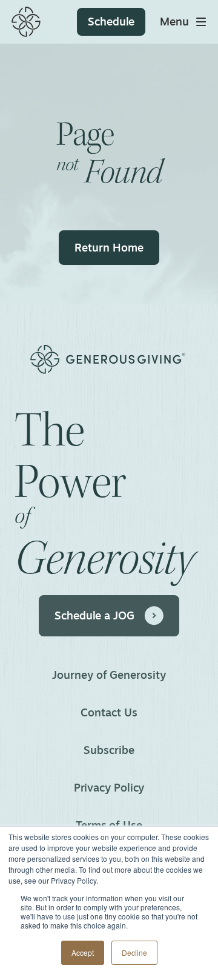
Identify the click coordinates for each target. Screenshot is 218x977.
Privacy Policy (109, 787)
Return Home (108, 247)
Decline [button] (134, 952)
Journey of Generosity (108, 674)
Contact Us (109, 712)
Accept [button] (82, 952)
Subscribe (109, 750)
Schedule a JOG (94, 615)
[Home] (26, 22)
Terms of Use (109, 825)
